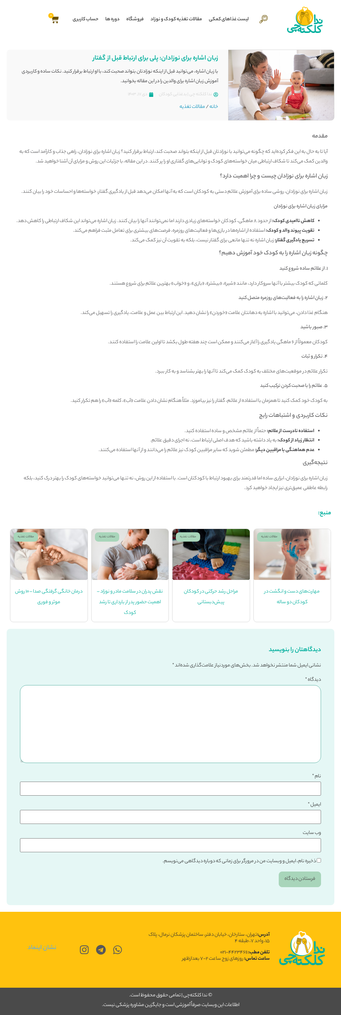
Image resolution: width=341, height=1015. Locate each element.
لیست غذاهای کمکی (229, 20)
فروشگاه (135, 20)
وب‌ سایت (312, 833)
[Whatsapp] (117, 949)
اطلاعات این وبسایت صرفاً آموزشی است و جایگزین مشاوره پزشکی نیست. (170, 1005)
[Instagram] (84, 949)
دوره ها (112, 20)
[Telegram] (101, 949)
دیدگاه (313, 680)
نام (316, 776)
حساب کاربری (86, 20)
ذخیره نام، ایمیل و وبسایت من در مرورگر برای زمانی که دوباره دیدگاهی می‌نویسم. (239, 861)
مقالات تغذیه (192, 107)
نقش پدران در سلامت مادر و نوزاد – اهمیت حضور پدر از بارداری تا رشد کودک (130, 602)
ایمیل (314, 805)
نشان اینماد (42, 948)
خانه (213, 107)
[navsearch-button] (263, 19)
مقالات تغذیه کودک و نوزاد (176, 20)
